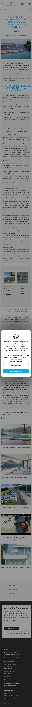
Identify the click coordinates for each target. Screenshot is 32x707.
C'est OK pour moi (16, 371)
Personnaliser (16, 365)
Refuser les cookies (16, 361)
